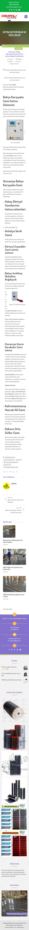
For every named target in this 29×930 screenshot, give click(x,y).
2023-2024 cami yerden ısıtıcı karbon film (13, 568)
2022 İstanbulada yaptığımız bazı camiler (13, 595)
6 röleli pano (18, 194)
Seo (16, 927)
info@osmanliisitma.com (14, 638)
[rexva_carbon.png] (14, 764)
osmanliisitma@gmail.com (14, 7)
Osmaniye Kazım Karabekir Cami (11, 467)
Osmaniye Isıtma (7, 464)
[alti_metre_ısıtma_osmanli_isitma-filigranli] (14, 817)
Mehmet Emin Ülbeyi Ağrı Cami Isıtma (17, 913)
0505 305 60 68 (14, 5)
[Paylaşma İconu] (16, 471)
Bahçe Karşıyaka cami (10, 457)
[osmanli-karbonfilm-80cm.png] (14, 711)
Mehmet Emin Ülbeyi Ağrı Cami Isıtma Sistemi (13, 541)
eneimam (11, 59)
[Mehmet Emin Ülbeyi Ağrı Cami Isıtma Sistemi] (14, 903)
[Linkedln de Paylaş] (13, 471)
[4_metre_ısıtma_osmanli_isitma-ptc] (14, 844)
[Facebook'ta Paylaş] (7, 471)
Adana (14, 84)
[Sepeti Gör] (9, 21)
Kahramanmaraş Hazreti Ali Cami (11, 462)
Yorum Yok (18, 61)
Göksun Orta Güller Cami (9, 459)
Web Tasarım (21, 927)
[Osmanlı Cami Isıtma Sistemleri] (9, 16)
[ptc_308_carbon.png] (14, 737)
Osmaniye (5, 147)
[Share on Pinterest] (10, 471)
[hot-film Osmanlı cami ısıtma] (14, 791)
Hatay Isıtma (18, 459)
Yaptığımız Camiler (14, 63)
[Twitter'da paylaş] (4, 471)
